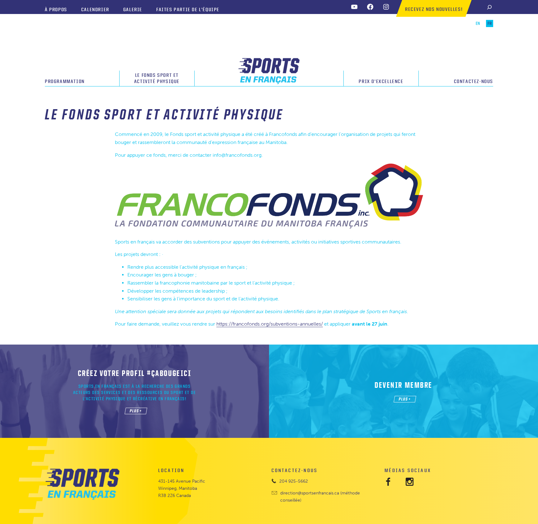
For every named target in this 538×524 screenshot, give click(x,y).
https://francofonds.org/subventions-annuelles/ (269, 324)
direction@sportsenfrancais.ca (309, 493)
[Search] (489, 7)
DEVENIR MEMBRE (403, 384)
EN (478, 23)
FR (490, 23)
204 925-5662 (293, 481)
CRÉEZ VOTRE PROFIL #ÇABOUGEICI (134, 373)
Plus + (135, 410)
